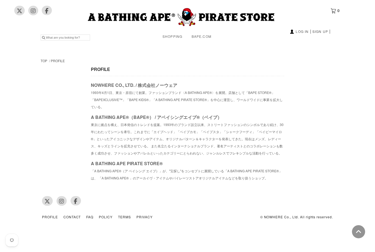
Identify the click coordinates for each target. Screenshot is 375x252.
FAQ (89, 217)
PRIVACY (144, 217)
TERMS (124, 217)
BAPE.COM (202, 36)
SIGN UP (320, 31)
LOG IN (302, 31)
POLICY (106, 217)
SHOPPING (173, 36)
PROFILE (58, 60)
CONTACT (72, 217)
